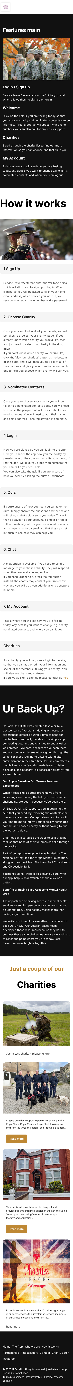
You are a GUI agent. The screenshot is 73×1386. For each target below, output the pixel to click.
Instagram (9, 1358)
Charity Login (60, 1352)
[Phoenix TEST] (36, 1023)
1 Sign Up (11, 268)
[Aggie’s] (36, 1088)
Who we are (32, 1346)
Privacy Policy (34, 1376)
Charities (11, 646)
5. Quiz (9, 492)
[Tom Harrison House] (36, 1174)
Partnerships (11, 1352)
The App (17, 1346)
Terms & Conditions (13, 1376)
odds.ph (7, 1380)
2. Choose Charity (19, 317)
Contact (45, 1352)
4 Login (10, 435)
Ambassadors (29, 1352)
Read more (17, 1138)
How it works (50, 1346)
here (65, 677)
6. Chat (9, 549)
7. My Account (16, 606)
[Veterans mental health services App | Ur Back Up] (5, 7)
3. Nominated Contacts (23, 387)
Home (6, 1346)
